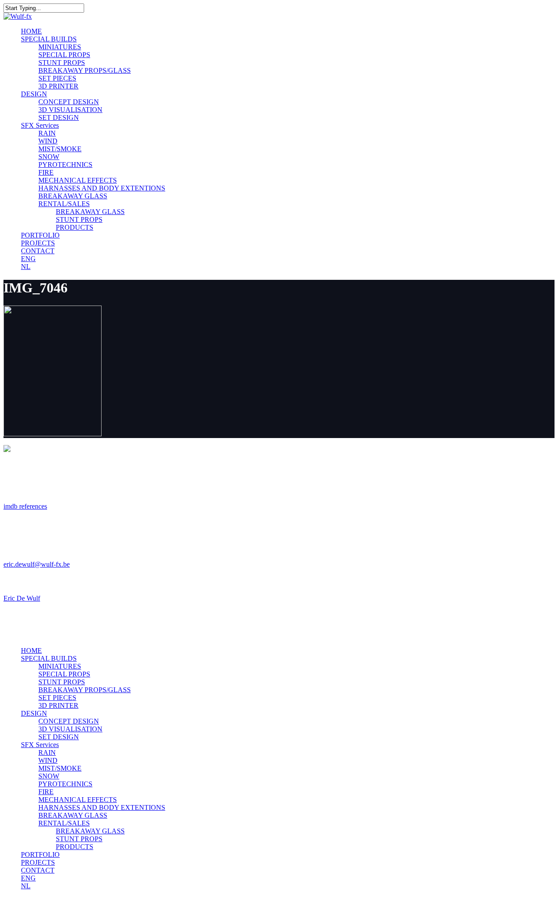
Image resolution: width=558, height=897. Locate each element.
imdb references (25, 506)
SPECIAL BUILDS (49, 658)
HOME (31, 650)
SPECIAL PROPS (64, 674)
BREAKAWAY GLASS (72, 815)
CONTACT (37, 870)
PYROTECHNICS (65, 784)
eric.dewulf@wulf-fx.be (36, 564)
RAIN (47, 752)
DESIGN (34, 713)
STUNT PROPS (61, 682)
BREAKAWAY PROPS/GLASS (84, 689)
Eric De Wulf (21, 598)
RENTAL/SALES (64, 823)
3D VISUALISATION (70, 729)
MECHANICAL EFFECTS (77, 799)
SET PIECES (57, 697)
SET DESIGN (58, 737)
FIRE (46, 791)
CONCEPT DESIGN (68, 721)
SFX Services (40, 744)
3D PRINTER (58, 705)
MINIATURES (59, 666)
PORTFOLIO (40, 854)
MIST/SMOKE (60, 768)
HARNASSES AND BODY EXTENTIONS (101, 807)
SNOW (48, 776)
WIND (48, 760)
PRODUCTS (74, 846)
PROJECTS (38, 862)
